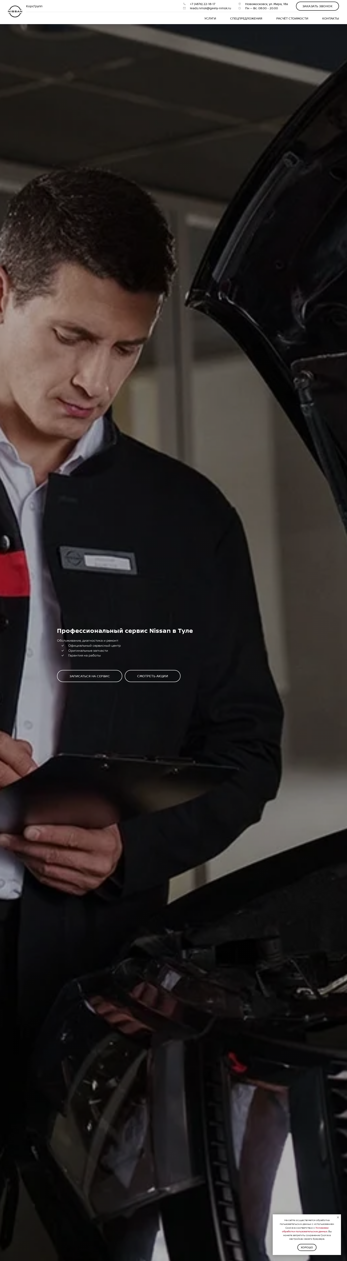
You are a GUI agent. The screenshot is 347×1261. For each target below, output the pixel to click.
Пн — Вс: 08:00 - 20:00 (261, 8)
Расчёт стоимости (292, 18)
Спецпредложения (246, 18)
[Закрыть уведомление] (338, 1217)
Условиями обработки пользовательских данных (305, 1229)
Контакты (330, 18)
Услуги (210, 18)
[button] (317, 6)
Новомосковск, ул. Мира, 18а (266, 4)
